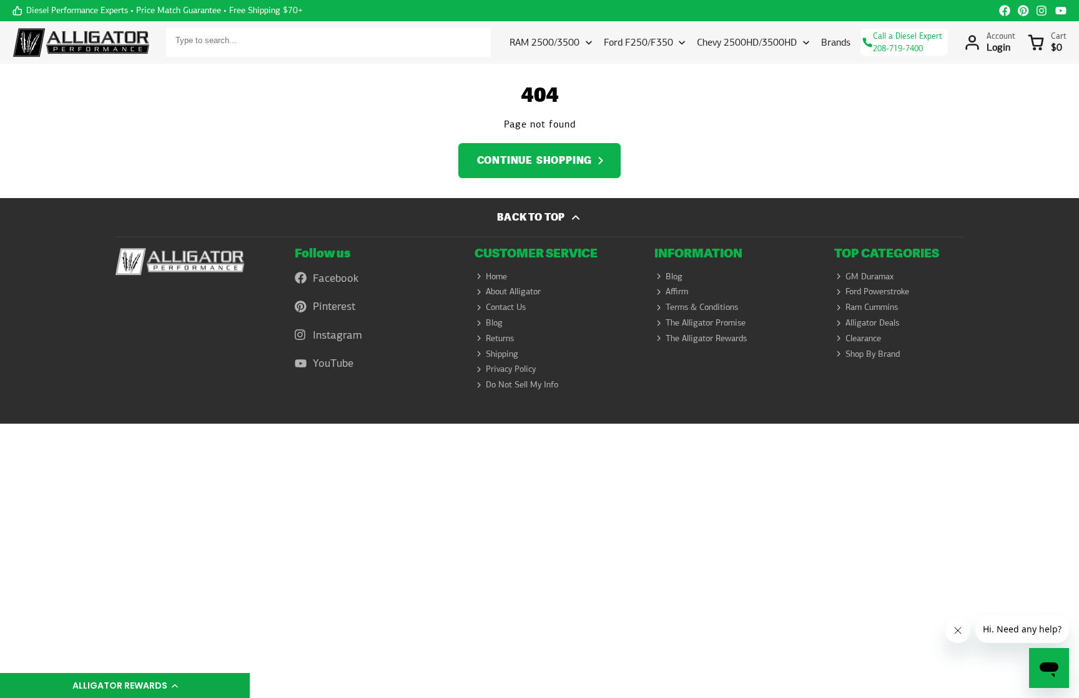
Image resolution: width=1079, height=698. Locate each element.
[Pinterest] (1023, 10)
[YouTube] (1061, 10)
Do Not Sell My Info (522, 384)
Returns (500, 338)
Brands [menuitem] (835, 42)
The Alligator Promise (706, 322)
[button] (125, 685)
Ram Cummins (871, 306)
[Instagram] (1042, 10)
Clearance (863, 338)
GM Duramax (869, 276)
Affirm (677, 291)
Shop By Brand (872, 353)
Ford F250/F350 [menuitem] (638, 42)
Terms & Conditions (702, 306)
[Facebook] (1004, 10)
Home (496, 276)
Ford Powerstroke (877, 291)
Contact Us (506, 306)
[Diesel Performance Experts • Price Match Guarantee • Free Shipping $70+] (157, 10)
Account (989, 42)
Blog (494, 322)
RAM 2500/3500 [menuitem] (544, 42)
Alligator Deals (872, 322)
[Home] (81, 42)
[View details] (180, 261)
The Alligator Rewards (706, 338)
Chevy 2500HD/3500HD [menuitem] (747, 42)
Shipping (502, 353)
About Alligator (513, 291)
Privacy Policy (511, 368)
